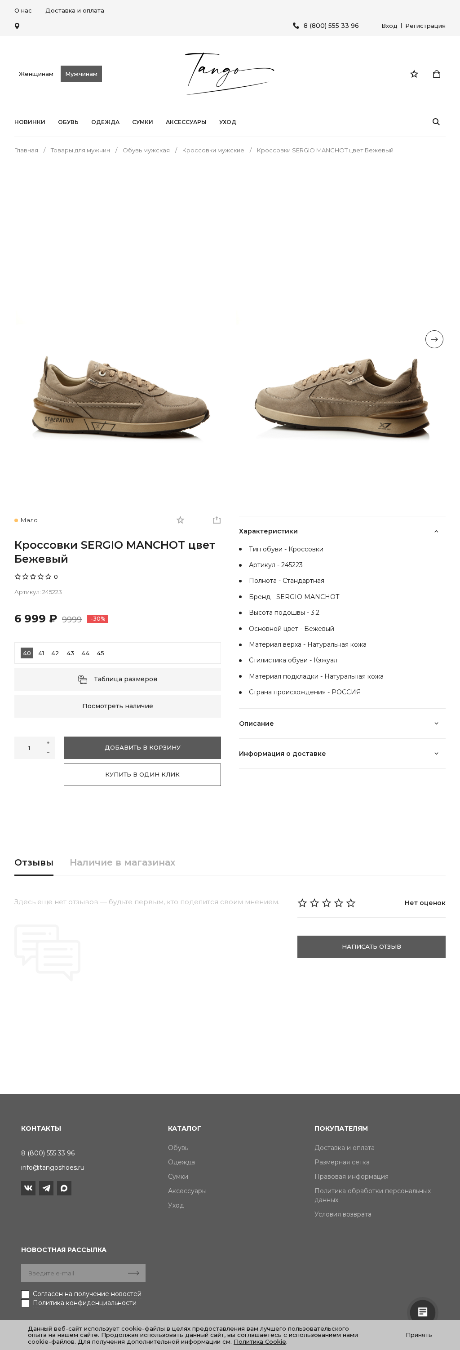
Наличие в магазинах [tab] (122, 862)
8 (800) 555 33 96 (331, 25)
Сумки (142, 122)
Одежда (105, 122)
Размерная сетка (342, 1162)
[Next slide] (434, 339)
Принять (419, 1335)
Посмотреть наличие (117, 706)
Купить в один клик (142, 774)
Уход (227, 122)
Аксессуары (186, 122)
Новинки (29, 122)
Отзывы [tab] (33, 862)
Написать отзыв (371, 946)
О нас (23, 10)
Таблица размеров (125, 679)
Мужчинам (81, 73)
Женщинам (36, 73)
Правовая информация (351, 1176)
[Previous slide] (26, 339)
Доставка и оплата (74, 10)
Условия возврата (343, 1214)
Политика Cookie (260, 1341)
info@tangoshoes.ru (52, 1167)
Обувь (68, 122)
